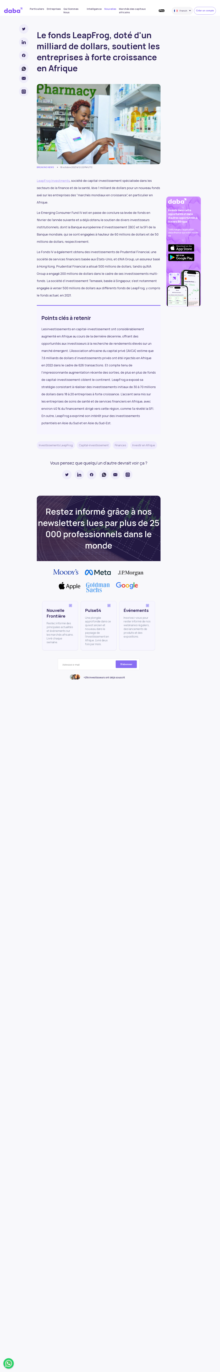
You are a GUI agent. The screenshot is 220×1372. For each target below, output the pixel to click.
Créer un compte (205, 10)
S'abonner (126, 664)
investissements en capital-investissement (78, 329)
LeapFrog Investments (53, 181)
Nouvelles (110, 9)
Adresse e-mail (71, 664)
